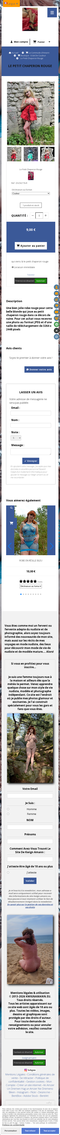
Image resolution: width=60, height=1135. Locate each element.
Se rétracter (26, 1078)
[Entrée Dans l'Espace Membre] (56, 318)
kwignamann (29, 1058)
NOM (30, 820)
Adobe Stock (30, 1096)
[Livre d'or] (56, 299)
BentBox (17, 1096)
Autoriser (40, 280)
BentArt (44, 1096)
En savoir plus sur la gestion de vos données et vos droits (30, 906)
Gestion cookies (35, 1081)
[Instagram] (56, 336)
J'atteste (31, 872)
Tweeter (31, 274)
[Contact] (56, 293)
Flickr (33, 1092)
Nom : (15, 420)
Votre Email (30, 789)
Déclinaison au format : (22, 189)
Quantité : (19, 215)
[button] (50, 154)
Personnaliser (11, 1131)
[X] (56, 330)
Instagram (23, 1092)
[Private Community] (56, 324)
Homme (32, 809)
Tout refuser (30, 1131)
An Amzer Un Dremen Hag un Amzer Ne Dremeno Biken (30, 1088)
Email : (15, 408)
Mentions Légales (15, 1074)
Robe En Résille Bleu (30, 560)
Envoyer (32, 460)
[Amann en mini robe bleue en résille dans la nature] (31, 530)
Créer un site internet (29, 1085)
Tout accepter (50, 1131)
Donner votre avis (40, 369)
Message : (17, 445)
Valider (30, 880)
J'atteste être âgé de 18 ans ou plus (30, 866)
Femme (31, 814)
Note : (15, 432)
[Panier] (56, 306)
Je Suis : (30, 803)
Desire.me (44, 1092)
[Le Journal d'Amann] (56, 312)
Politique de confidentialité (13, 1125)
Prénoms (30, 834)
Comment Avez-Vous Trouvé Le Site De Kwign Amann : (30, 850)
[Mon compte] (56, 287)
